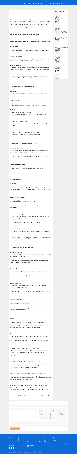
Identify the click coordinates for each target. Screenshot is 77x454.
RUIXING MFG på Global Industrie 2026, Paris (64, 32)
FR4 (59, 417)
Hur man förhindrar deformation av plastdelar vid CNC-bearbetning (31, 6)
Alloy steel (42, 413)
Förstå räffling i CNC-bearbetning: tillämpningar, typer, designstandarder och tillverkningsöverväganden (64, 38)
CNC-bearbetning (34, 19)
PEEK (50, 417)
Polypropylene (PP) (62, 415)
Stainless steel (52, 410)
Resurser (13, 6)
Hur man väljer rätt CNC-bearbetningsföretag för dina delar (64, 25)
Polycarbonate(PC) (44, 415)
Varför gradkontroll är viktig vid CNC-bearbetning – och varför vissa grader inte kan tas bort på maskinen (64, 14)
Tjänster (27, 441)
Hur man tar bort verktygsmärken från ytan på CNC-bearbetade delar (64, 65)
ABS (41, 414)
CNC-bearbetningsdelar (42, 440)
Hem (27, 440)
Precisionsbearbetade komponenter (44, 442)
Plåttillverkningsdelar (42, 441)
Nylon (50, 415)
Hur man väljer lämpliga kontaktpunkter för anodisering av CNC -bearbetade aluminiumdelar (64, 48)
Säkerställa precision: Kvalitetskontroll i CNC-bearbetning (64, 74)
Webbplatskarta (33, 452)
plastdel (19, 19)
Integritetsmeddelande (39, 452)
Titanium (51, 411)
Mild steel (60, 411)
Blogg (17, 6)
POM (50, 414)
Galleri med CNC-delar (30, 445)
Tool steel (51, 413)
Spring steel (60, 413)
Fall (26, 442)
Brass (59, 410)
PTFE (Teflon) (61, 414)
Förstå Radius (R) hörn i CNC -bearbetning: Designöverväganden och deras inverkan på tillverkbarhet (64, 57)
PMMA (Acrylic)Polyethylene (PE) (44, 418)
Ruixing (10, 6)
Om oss (27, 446)
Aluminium (42, 410)
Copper (42, 411)
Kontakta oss (28, 447)
